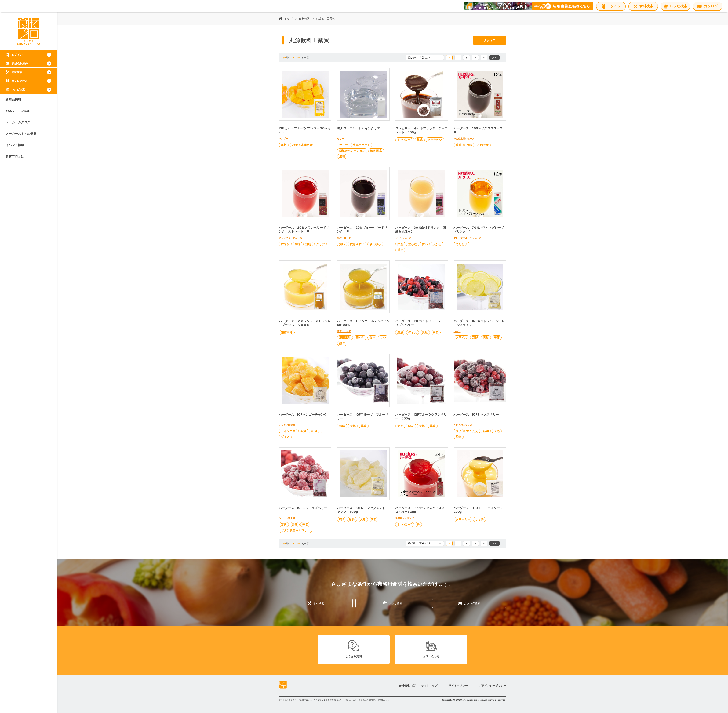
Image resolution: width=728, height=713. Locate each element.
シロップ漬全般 (287, 424)
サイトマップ (429, 685)
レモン (457, 331)
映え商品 (376, 150)
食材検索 (304, 18)
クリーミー (463, 519)
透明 (342, 156)
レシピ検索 (395, 603)
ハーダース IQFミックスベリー (476, 414)
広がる (437, 244)
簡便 (400, 426)
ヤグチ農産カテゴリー (295, 530)
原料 (284, 145)
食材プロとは (15, 156)
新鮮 (400, 332)
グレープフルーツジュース (468, 237)
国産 (400, 244)
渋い (342, 244)
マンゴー (283, 138)
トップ (288, 18)
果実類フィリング (404, 518)
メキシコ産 (288, 431)
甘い (425, 244)
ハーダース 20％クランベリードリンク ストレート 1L (304, 229)
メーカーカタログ (18, 122)
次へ (494, 57)
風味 (469, 145)
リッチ (479, 519)
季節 (436, 332)
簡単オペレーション (352, 150)
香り (400, 250)
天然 (425, 332)
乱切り (315, 431)
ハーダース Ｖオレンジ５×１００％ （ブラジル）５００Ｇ (306, 323)
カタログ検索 (472, 603)
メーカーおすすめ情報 (21, 133)
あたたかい (435, 139)
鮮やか (285, 244)
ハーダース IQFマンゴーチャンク (303, 414)
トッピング (404, 139)
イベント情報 (15, 145)
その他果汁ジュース (464, 138)
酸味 (459, 145)
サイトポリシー (458, 685)
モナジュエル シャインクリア (358, 128)
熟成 (420, 139)
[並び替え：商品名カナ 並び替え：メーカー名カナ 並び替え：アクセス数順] (425, 57)
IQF (341, 519)
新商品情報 (13, 99)
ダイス (412, 332)
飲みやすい (357, 244)
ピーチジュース (403, 237)
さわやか (483, 145)
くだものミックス (463, 424)
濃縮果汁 (287, 332)
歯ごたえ (472, 431)
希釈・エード (344, 237)
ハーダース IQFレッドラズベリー (303, 508)
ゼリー (340, 138)
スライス (461, 337)
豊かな (412, 244)
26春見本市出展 (302, 145)
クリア (320, 244)
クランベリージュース (290, 237)
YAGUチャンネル (18, 111)
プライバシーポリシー (492, 685)
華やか (360, 337)
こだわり (461, 244)
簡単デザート (361, 145)
